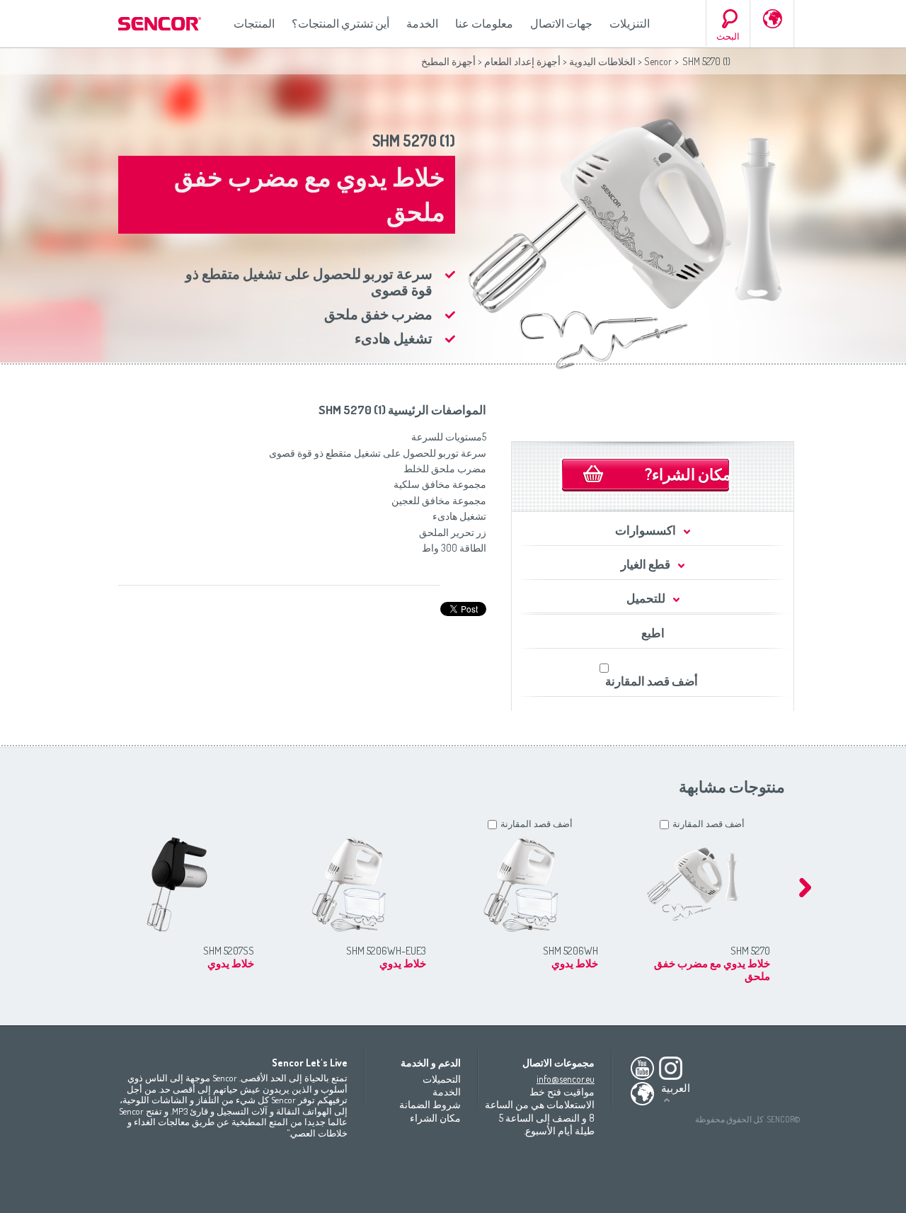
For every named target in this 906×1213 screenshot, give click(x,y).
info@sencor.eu (566, 1079)
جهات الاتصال (561, 23)
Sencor (658, 61)
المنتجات (254, 23)
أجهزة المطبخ (448, 61)
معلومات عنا (484, 23)
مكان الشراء (435, 1118)
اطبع (653, 632)
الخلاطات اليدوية (602, 61)
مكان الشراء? (688, 474)
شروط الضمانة (430, 1104)
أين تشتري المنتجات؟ (340, 23)
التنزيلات (629, 23)
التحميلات (442, 1079)
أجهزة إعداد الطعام (522, 61)
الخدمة (422, 23)
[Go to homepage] (160, 23)
